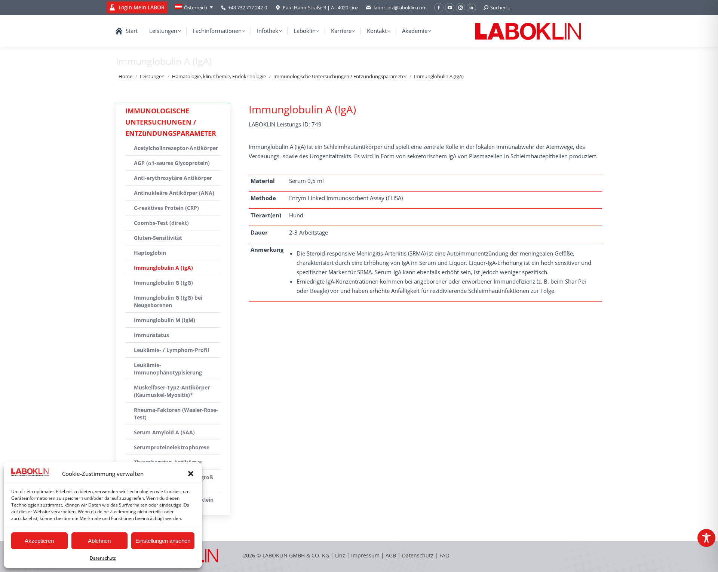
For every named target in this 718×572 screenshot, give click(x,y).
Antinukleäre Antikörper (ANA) (174, 192)
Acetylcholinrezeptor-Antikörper (176, 148)
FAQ (444, 555)
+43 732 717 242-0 (247, 7)
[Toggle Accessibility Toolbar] (706, 538)
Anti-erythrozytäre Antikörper (173, 177)
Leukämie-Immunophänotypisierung (168, 368)
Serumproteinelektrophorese (171, 447)
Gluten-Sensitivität (158, 237)
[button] (190, 473)
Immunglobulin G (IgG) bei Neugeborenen (168, 301)
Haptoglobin (150, 252)
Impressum (365, 555)
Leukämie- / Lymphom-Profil (171, 350)
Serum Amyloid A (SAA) (164, 432)
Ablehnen (99, 541)
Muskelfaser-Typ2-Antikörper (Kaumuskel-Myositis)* (172, 391)
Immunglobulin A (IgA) (163, 267)
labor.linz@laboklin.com (400, 7)
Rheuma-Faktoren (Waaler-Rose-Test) (176, 413)
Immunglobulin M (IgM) (164, 320)
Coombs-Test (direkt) (161, 222)
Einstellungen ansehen (162, 541)
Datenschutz (103, 558)
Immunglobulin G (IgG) (163, 282)
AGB (392, 555)
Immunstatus (151, 335)
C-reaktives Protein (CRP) (166, 207)
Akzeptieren (39, 541)
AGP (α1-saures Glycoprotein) (172, 162)
